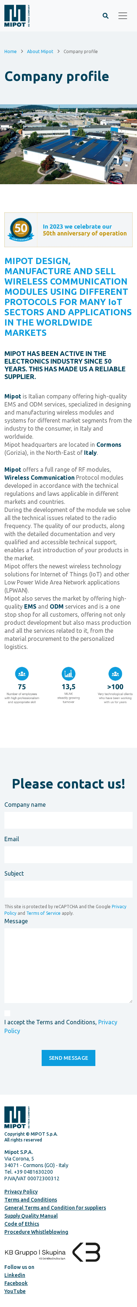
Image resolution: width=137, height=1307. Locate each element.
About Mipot (40, 51)
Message (16, 921)
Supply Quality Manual (31, 1216)
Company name (25, 804)
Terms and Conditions (30, 1200)
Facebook (16, 1283)
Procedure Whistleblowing (36, 1232)
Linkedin (14, 1275)
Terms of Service (43, 913)
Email (11, 839)
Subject (14, 873)
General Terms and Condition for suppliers (55, 1208)
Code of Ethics (21, 1224)
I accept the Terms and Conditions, (60, 1026)
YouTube (15, 1291)
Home (10, 51)
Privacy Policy (21, 1192)
